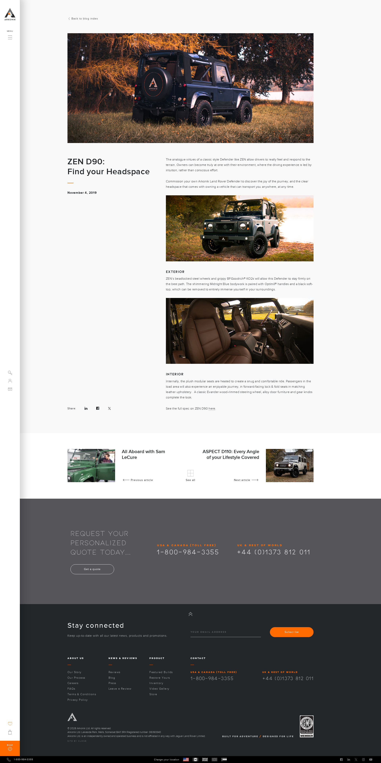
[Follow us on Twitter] (356, 759)
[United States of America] (186, 759)
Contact (198, 658)
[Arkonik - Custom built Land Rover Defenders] (10, 14)
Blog (112, 677)
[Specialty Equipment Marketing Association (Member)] (307, 726)
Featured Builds (161, 672)
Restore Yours (159, 677)
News (113, 658)
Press (112, 683)
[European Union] (214, 759)
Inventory (156, 683)
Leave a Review (120, 688)
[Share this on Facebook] (97, 408)
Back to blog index (84, 18)
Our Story (74, 672)
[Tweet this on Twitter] (109, 408)
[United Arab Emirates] (224, 759)
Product (157, 658)
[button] (10, 36)
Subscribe (292, 632)
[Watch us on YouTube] (370, 759)
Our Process (76, 677)
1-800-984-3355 (188, 551)
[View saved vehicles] (10, 724)
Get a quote (92, 569)
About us (75, 658)
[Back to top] (190, 614)
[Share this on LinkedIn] (86, 408)
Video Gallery (159, 688)
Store (153, 694)
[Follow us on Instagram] (363, 759)
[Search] (10, 373)
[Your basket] (10, 732)
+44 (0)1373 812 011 (274, 551)
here (212, 409)
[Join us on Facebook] (341, 759)
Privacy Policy (77, 700)
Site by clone (77, 741)
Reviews (129, 658)
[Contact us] (10, 389)
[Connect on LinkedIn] (348, 759)
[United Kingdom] (205, 759)
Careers (73, 683)
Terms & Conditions (81, 694)
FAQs (71, 688)
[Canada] (195, 759)
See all (190, 480)
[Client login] (10, 381)
